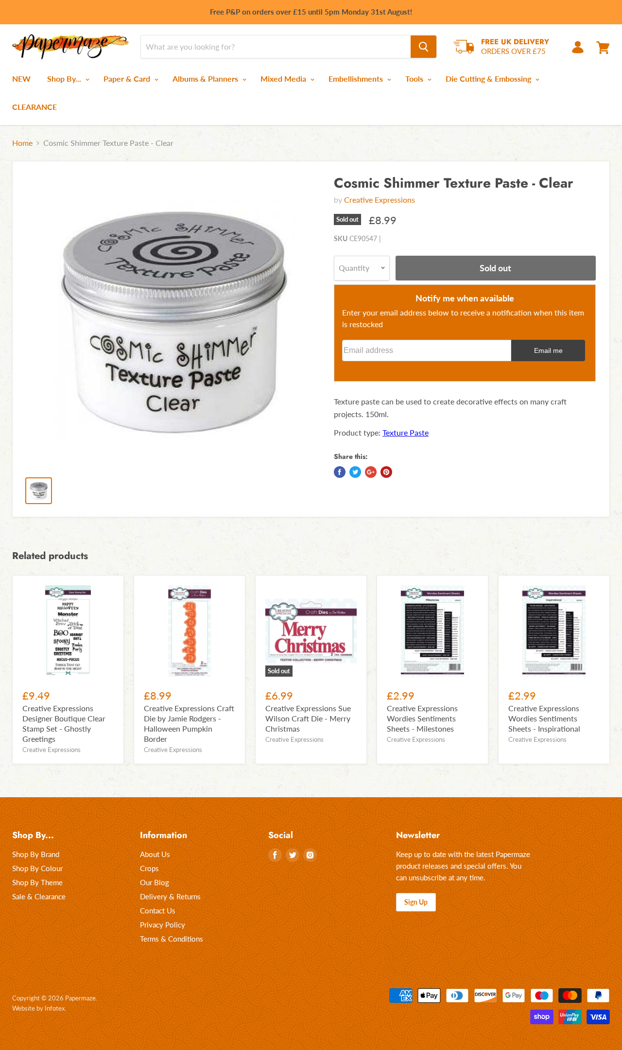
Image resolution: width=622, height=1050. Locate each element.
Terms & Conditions (171, 938)
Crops (149, 868)
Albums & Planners (206, 78)
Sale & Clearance (39, 896)
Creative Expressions (379, 199)
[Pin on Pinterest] (386, 472)
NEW (21, 78)
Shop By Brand (35, 854)
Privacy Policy (162, 924)
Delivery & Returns (170, 896)
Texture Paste (405, 432)
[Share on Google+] (371, 472)
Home (22, 143)
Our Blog (154, 882)
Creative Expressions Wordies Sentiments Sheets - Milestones (422, 718)
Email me (548, 350)
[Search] (423, 46)
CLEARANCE (34, 106)
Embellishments (356, 78)
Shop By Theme (37, 882)
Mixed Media (284, 78)
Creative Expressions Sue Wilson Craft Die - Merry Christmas (308, 718)
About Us (155, 854)
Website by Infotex (38, 1008)
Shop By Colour (37, 868)
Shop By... (65, 78)
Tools (415, 78)
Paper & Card (128, 78)
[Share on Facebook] (340, 472)
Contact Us (157, 910)
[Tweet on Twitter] (355, 472)
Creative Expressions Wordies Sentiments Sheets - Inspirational (544, 718)
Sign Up (416, 902)
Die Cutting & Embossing (489, 78)
